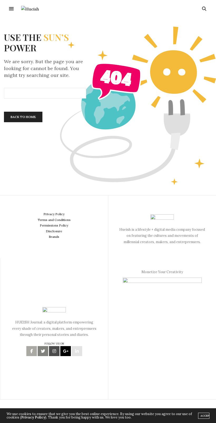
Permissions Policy (54, 225)
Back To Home (23, 117)
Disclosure (54, 231)
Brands (54, 237)
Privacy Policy (54, 214)
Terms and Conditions (54, 220)
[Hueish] (30, 8)
